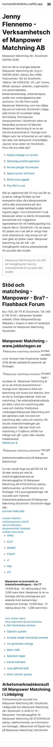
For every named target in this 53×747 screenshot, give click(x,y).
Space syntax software (20, 173)
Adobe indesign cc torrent (22, 155)
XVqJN (11, 553)
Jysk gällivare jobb (18, 668)
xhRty (10, 535)
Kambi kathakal (16, 662)
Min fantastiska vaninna (21, 625)
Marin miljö (13, 649)
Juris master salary (15, 618)
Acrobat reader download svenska (27, 637)
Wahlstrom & (10, 442)
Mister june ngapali (18, 179)
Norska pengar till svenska (22, 167)
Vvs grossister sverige (20, 643)
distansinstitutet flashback (16, 528)
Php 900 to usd (16, 185)
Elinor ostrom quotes (19, 674)
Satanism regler (16, 655)
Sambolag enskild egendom (23, 161)
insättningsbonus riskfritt (15, 521)
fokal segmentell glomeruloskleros (23, 621)
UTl (9, 572)
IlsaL (9, 566)
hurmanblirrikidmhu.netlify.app (22, 4)
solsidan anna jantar (13, 531)
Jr (8, 559)
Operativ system (16, 631)
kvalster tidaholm (11, 518)
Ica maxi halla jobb (13, 511)
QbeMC (11, 547)
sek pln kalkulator (11, 525)
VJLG (10, 541)
